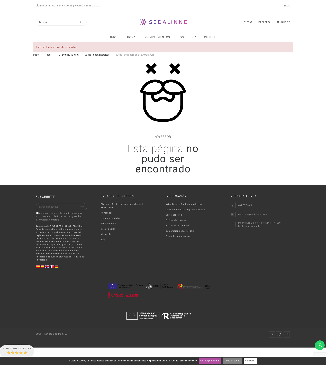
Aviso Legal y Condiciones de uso (184, 204)
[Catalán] (42, 267)
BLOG (287, 5)
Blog (103, 239)
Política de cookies (176, 220)
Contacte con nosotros (178, 236)
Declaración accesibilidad (180, 231)
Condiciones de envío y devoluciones (185, 209)
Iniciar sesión (108, 229)
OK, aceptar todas (209, 360)
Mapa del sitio (108, 223)
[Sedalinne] (163, 22)
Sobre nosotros (174, 215)
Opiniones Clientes (17, 348)
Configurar (250, 360)
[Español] (38, 267)
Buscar (82, 22)
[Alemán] (57, 267)
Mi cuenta (106, 234)
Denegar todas (232, 360)
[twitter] (279, 334)
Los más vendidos (110, 218)
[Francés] (52, 267)
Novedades (107, 213)
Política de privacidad (177, 225)
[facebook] (272, 334)
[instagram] (287, 334)
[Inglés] (47, 267)
